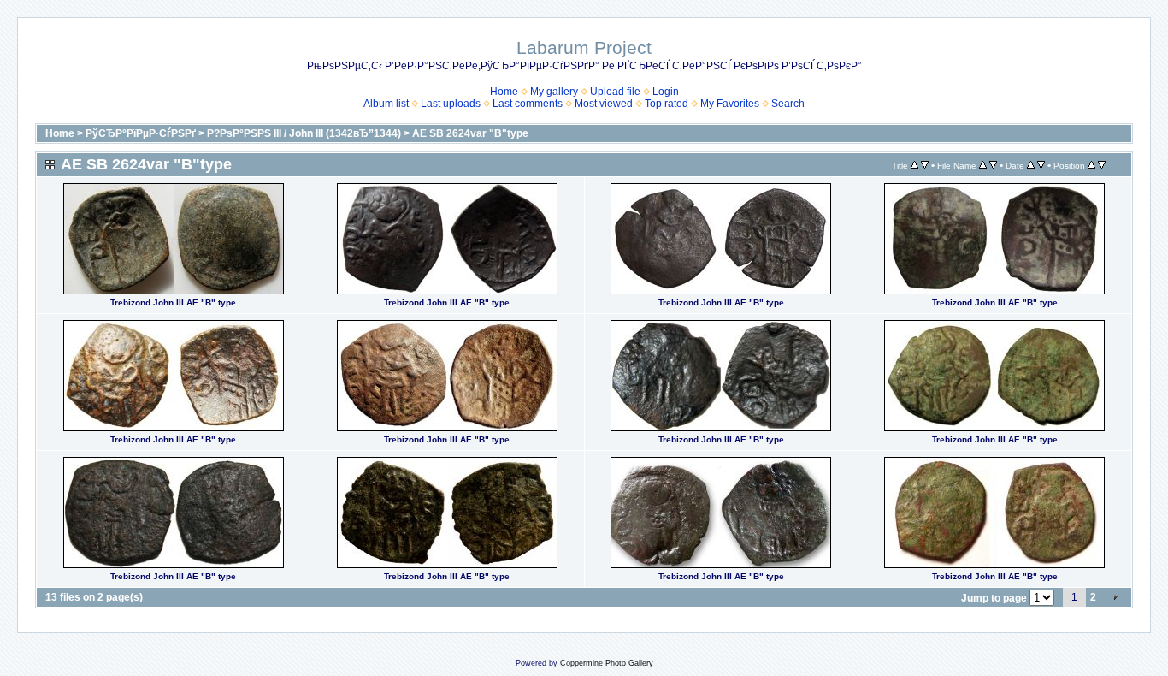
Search (788, 104)
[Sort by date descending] (1041, 165)
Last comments (528, 104)
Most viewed (604, 104)
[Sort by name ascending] (983, 165)
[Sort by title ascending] (914, 165)
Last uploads (451, 104)
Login (665, 92)
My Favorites (729, 104)
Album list (386, 104)
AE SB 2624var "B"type (470, 133)
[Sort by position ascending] (1091, 165)
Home (504, 92)
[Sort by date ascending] (1031, 165)
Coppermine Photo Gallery (606, 663)
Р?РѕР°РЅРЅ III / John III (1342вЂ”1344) (304, 133)
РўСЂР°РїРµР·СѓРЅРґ (141, 133)
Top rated (666, 104)
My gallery (554, 92)
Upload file (615, 92)
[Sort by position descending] (1102, 165)
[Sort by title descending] (925, 165)
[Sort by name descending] (993, 165)
